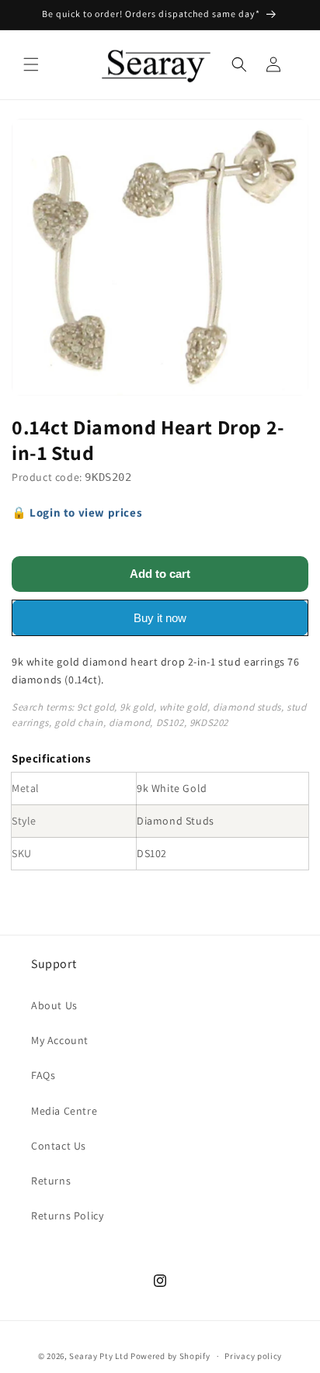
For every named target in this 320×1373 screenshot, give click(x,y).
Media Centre (64, 1111)
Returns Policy (67, 1216)
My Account (60, 1040)
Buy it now (160, 617)
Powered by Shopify (170, 1356)
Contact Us (58, 1146)
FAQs (43, 1075)
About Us (54, 1005)
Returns (51, 1181)
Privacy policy (253, 1356)
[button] (31, 64)
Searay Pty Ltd (98, 1356)
